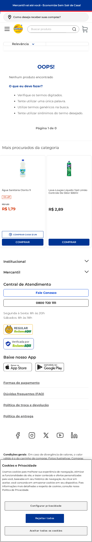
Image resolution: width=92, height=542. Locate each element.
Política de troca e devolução (26, 405)
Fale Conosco (46, 293)
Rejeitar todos (44, 518)
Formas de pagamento (21, 383)
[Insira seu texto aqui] (17, 367)
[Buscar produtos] (74, 29)
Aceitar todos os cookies (46, 530)
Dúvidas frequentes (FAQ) (23, 394)
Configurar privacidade (46, 505)
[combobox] (53, 29)
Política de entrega (18, 416)
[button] (34, 17)
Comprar (22, 234)
